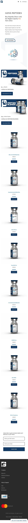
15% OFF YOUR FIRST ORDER (19, 520)
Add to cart (14, 161)
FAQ (2, 485)
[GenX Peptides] (2, 1)
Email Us (3, 487)
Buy (2, 87)
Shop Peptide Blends (6, 123)
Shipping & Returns (5, 475)
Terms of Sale (15, 516)
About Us (3, 473)
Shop (2, 116)
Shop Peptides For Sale (7, 93)
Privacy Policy (9, 516)
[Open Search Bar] (21, 1)
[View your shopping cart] (18, 1)
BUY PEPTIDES (10, 40)
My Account (3, 489)
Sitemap (20, 516)
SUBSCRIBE (14, 449)
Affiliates (3, 477)
